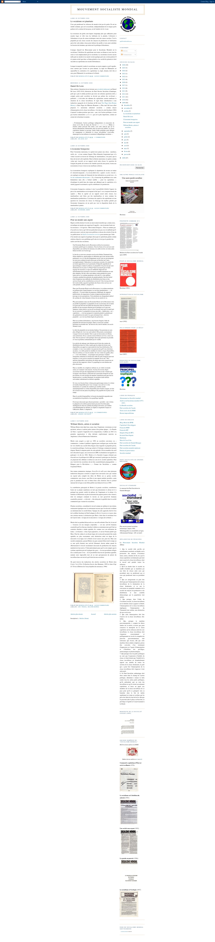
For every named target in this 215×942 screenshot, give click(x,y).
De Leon (81, 138)
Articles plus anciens (110, 614)
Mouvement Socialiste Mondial (133, 543)
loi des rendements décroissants (80, 177)
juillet (126, 137)
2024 (124, 71)
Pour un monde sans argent (82, 219)
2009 (124, 103)
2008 (124, 158)
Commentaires (127, 55)
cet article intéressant (103, 89)
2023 (124, 74)
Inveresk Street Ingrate (126, 435)
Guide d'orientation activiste (91, 234)
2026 (124, 65)
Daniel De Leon (77, 86)
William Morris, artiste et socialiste (85, 424)
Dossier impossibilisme (127, 413)
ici (137, 759)
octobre (126, 111)
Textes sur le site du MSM (127, 411)
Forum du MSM (124, 428)
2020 (124, 82)
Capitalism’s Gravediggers (128, 425)
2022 (124, 76)
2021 (124, 79)
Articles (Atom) (84, 618)
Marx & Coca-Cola (125, 440)
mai (125, 143)
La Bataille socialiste (126, 405)
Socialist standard (125, 453)
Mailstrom (123, 438)
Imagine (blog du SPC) (127, 433)
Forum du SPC (124, 430)
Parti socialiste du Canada (127, 408)
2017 (124, 85)
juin (125, 140)
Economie (81, 209)
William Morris (93, 606)
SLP (86, 138)
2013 (124, 91)
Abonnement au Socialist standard (130, 398)
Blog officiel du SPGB (126, 422)
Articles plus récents (77, 614)
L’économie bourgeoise (80, 148)
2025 (124, 68)
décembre (127, 105)
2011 (124, 97)
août (125, 134)
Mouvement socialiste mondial (107, 9)
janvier (126, 154)
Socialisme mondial (124, 931)
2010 (124, 100)
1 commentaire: (100, 137)
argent (80, 414)
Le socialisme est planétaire (82, 21)
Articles (125, 51)
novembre (127, 108)
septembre (127, 131)
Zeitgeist (87, 414)
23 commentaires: (101, 412)
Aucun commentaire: (102, 76)
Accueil (93, 614)
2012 (124, 94)
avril (125, 146)
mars (125, 148)
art (79, 606)
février (126, 151)
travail (84, 606)
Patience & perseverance (127, 450)
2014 (124, 88)
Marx (88, 209)
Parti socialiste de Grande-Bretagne (130, 443)
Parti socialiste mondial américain (130, 448)
